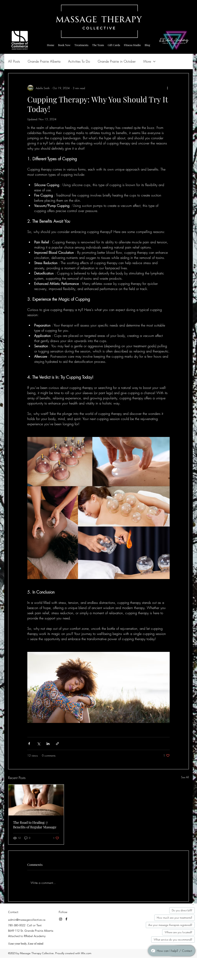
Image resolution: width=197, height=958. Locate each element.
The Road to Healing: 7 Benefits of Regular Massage (34, 824)
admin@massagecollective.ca (26, 920)
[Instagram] (61, 919)
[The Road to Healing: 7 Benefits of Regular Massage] (36, 800)
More (147, 61)
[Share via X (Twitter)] (38, 743)
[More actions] (167, 88)
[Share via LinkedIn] (48, 743)
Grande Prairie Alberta (44, 61)
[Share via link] (57, 743)
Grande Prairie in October (117, 61)
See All (185, 777)
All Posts (14, 61)
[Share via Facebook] (29, 743)
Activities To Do (79, 61)
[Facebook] (66, 919)
